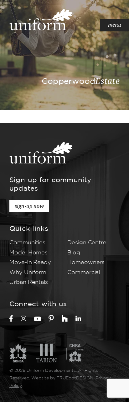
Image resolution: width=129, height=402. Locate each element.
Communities (27, 242)
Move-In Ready (30, 262)
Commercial (83, 272)
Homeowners (86, 262)
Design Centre (86, 242)
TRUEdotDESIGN (75, 378)
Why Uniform (27, 272)
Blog (73, 252)
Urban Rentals (28, 282)
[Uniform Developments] (40, 19)
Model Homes (28, 252)
